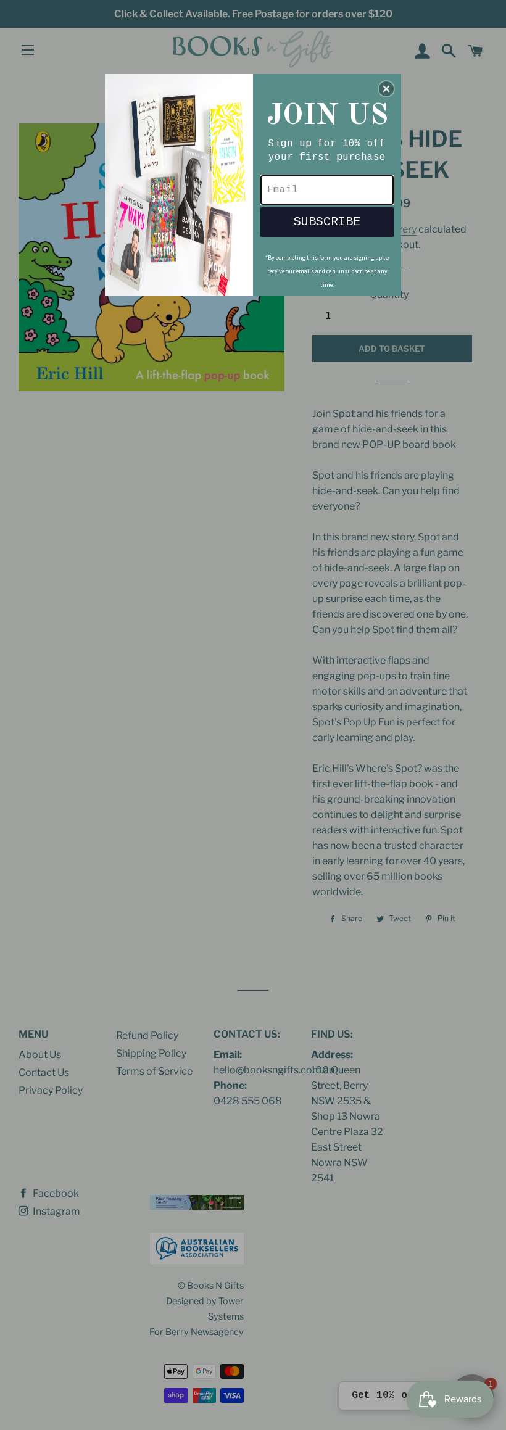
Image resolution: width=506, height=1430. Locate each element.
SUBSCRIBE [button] (327, 222)
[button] (386, 88)
